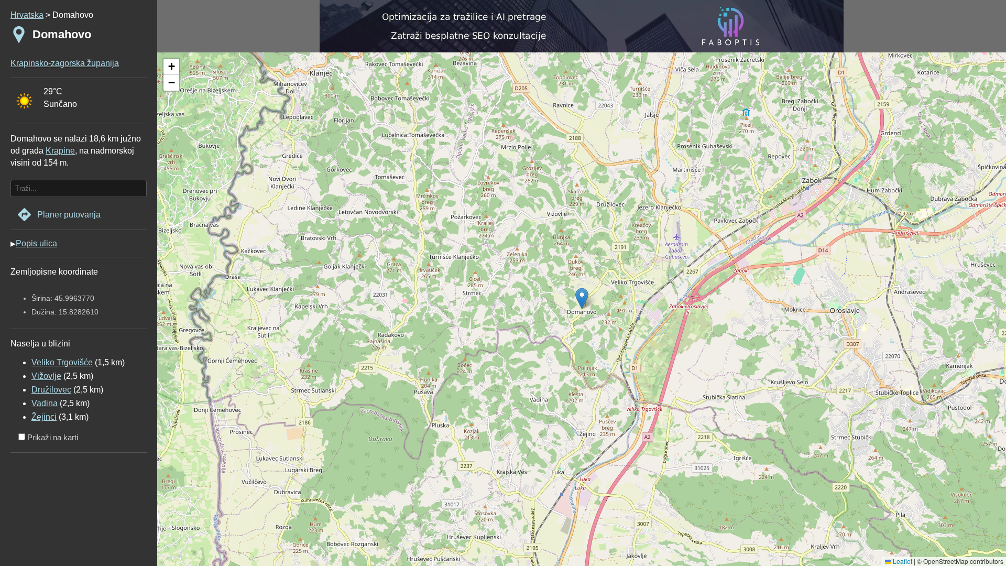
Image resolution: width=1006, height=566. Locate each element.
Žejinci (44, 416)
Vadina (44, 403)
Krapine (60, 150)
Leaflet (901, 561)
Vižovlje (46, 376)
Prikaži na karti (51, 437)
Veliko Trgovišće (62, 362)
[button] (171, 67)
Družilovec (51, 389)
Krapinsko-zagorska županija (64, 63)
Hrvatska (26, 14)
